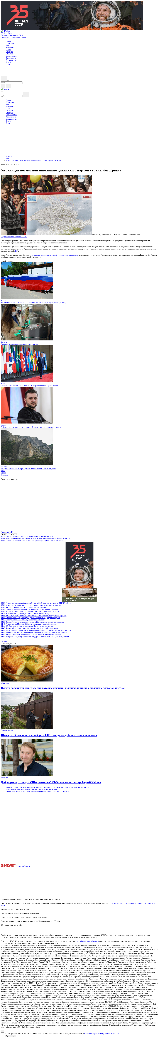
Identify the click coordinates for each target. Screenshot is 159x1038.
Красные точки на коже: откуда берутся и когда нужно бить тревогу (33, 789)
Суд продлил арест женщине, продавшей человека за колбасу (27, 536)
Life (16, 251)
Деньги (4, 342)
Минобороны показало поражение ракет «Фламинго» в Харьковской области (34, 632)
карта (3, 471)
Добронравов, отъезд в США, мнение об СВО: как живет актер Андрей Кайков (51, 782)
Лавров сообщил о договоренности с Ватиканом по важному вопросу (31, 634)
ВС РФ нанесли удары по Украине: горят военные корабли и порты (30, 611)
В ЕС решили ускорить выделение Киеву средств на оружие (27, 626)
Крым (3, 473)
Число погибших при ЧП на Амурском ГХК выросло (24, 607)
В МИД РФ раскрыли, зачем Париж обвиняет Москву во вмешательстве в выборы (36, 630)
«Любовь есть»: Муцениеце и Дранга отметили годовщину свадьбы (30, 618)
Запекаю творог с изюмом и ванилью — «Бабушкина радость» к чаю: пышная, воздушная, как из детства (47, 787)
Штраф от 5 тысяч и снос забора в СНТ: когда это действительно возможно (49, 735)
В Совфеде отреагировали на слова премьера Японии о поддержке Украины (33, 616)
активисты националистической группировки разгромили (55, 255)
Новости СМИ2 (7, 532)
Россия (3, 300)
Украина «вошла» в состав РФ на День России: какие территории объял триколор (33, 302)
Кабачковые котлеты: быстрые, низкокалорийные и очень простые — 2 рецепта (37, 791)
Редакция (20, 866)
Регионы (4, 466)
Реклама (27, 866)
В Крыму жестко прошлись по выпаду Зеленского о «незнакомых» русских (31, 427)
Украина (4, 475)
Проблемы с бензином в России (13, 37)
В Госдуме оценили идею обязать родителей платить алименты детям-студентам (35, 538)
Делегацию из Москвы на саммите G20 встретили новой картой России (29, 386)
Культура (4, 777)
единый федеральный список (87, 941)
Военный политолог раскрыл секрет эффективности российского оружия (32, 622)
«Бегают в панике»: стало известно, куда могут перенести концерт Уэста (32, 540)
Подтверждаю (10, 1036)
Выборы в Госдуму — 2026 (12, 35)
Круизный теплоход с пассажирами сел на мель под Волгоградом (29, 628)
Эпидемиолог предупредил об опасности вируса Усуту (25, 613)
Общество (5, 683)
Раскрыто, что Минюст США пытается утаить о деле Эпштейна (28, 624)
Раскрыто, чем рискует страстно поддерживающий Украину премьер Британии (35, 637)
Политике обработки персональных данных (101, 1034)
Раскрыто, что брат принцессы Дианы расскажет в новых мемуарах (30, 609)
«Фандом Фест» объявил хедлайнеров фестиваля (22, 620)
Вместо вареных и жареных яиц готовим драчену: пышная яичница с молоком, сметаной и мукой (63, 687)
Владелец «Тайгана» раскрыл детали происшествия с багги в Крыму (28, 469)
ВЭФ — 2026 (6, 33)
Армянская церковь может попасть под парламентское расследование (31, 605)
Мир (3, 383)
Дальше (4, 641)
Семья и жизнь (7, 730)
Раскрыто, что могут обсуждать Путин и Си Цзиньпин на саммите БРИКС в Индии (37, 603)
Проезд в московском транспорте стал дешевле (19, 344)
